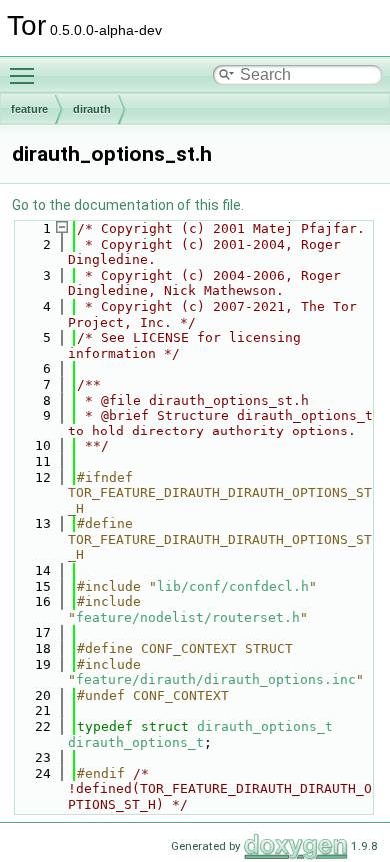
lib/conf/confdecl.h (233, 586)
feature (29, 109)
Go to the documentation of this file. (128, 205)
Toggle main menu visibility (26, 75)
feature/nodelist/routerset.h (188, 617)
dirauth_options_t (265, 726)
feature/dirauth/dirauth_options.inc (216, 679)
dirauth (92, 109)
